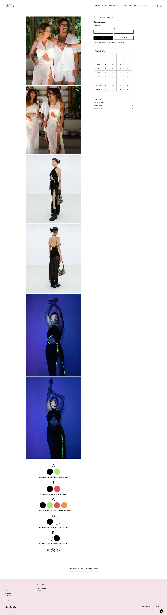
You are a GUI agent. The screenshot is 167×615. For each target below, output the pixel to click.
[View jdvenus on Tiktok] (10, 607)
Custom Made (9, 595)
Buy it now (123, 37)
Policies (39, 590)
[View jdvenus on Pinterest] (14, 607)
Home (95, 17)
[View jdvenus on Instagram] (6, 607)
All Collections (101, 17)
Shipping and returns (99, 102)
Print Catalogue (97, 99)
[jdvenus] (9, 5)
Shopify (160, 609)
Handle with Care (98, 105)
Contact (7, 600)
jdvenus (151, 609)
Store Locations (41, 588)
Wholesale (8, 593)
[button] (104, 5)
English (158, 606)
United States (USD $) (147, 606)
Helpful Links (40, 585)
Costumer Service (98, 108)
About (7, 598)
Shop (6, 585)
